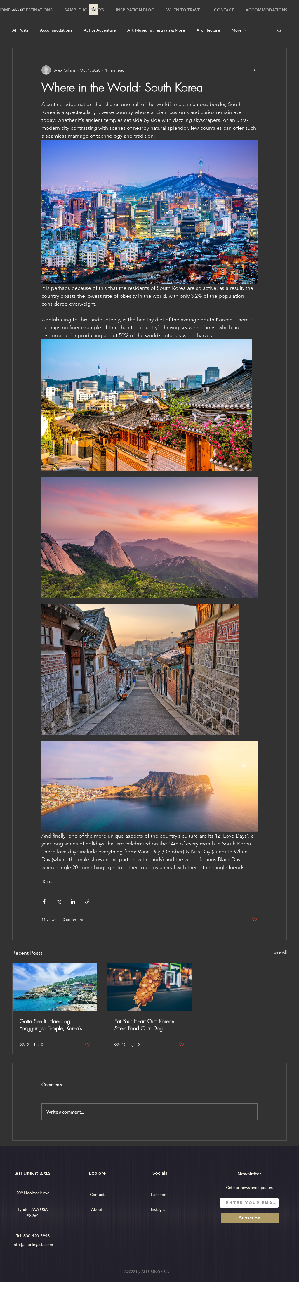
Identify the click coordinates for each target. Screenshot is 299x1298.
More (236, 29)
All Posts (20, 29)
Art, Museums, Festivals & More (156, 29)
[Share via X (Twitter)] (58, 901)
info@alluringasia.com (33, 1244)
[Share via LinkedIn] (73, 901)
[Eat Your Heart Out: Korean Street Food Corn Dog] (149, 987)
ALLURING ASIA (33, 1173)
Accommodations (56, 29)
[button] (279, 30)
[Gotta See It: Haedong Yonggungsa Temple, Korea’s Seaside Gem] (55, 987)
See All (280, 952)
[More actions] (254, 70)
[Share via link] (87, 901)
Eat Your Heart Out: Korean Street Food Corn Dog (144, 1025)
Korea (48, 881)
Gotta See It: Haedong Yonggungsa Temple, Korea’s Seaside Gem (51, 1025)
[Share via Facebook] (44, 901)
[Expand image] (146, 405)
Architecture (208, 29)
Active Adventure (100, 29)
